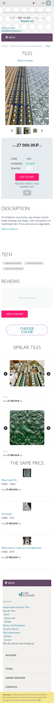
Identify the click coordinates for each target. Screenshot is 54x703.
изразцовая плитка (13, 263)
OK (39, 700)
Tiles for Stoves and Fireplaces (27, 46)
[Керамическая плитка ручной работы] (27, 594)
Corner (7, 639)
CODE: (14, 158)
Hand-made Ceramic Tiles (16, 607)
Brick (6, 614)
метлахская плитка (34, 263)
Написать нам (8, 28)
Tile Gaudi (6, 513)
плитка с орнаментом (14, 268)
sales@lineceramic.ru (11, 30)
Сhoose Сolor (27, 330)
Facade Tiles (9, 610)
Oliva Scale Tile (9, 480)
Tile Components (11, 632)
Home (5, 46)
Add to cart (27, 176)
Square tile (9, 618)
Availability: (17, 163)
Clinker (7, 621)
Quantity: (16, 168)
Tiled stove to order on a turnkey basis (21, 547)
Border (7, 636)
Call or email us (9, 229)
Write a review (25, 60)
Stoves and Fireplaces (14, 625)
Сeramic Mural (10, 629)
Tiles (5, 397)
